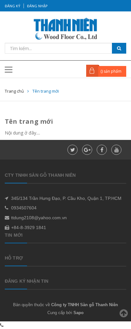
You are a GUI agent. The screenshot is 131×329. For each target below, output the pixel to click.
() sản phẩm (110, 71)
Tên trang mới (29, 121)
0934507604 (24, 207)
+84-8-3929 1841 (28, 227)
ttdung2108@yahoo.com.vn (39, 217)
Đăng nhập (37, 5)
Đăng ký (12, 5)
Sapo (78, 312)
